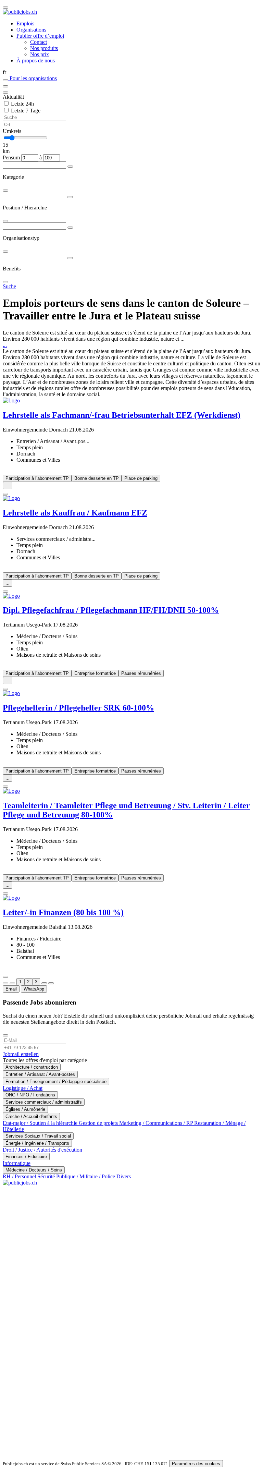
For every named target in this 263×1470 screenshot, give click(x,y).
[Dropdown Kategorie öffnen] (70, 167)
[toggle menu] (5, 86)
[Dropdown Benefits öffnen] (70, 258)
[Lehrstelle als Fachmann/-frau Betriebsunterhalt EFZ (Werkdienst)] (131, 401)
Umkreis (12, 131)
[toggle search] (5, 8)
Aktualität (13, 97)
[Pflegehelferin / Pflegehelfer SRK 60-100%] (131, 693)
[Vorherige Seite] (12, 983)
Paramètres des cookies (196, 1463)
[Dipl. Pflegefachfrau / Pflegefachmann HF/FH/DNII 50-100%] (131, 596)
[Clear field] (5, 93)
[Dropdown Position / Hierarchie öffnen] (70, 197)
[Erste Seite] (5, 983)
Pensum (11, 157)
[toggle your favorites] (5, 80)
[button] (131, 72)
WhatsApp (34, 989)
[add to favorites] (5, 494)
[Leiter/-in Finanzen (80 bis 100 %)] (131, 898)
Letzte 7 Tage (25, 110)
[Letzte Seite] (51, 983)
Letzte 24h (22, 104)
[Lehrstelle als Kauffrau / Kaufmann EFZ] (131, 498)
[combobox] (131, 177)
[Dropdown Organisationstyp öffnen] (70, 228)
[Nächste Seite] (44, 983)
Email (11, 989)
